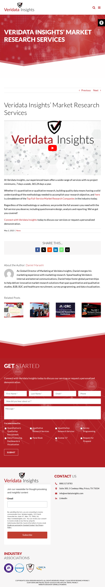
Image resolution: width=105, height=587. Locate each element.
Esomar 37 (63, 438)
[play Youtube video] (52, 148)
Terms (69, 582)
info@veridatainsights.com (71, 493)
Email (10, 498)
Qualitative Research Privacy (77, 580)
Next (95, 90)
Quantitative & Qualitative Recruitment (14, 431)
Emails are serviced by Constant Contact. (21, 525)
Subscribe (27, 535)
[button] (101, 22)
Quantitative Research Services (66, 429)
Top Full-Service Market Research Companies (51, 198)
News (18, 230)
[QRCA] (41, 564)
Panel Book (38, 438)
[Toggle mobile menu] (99, 7)
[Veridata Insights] (21, 473)
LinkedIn (63, 498)
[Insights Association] (8, 564)
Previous (86, 90)
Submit (11, 452)
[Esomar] (19, 564)
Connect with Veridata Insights (20, 219)
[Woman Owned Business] (30, 564)
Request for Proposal (88, 439)
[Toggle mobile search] (94, 7)
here (97, 194)
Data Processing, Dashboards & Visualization (14, 441)
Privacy (63, 580)
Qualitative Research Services (41, 429)
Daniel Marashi (35, 265)
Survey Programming (89, 429)
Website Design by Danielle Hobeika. (53, 584)
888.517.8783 (65, 483)
